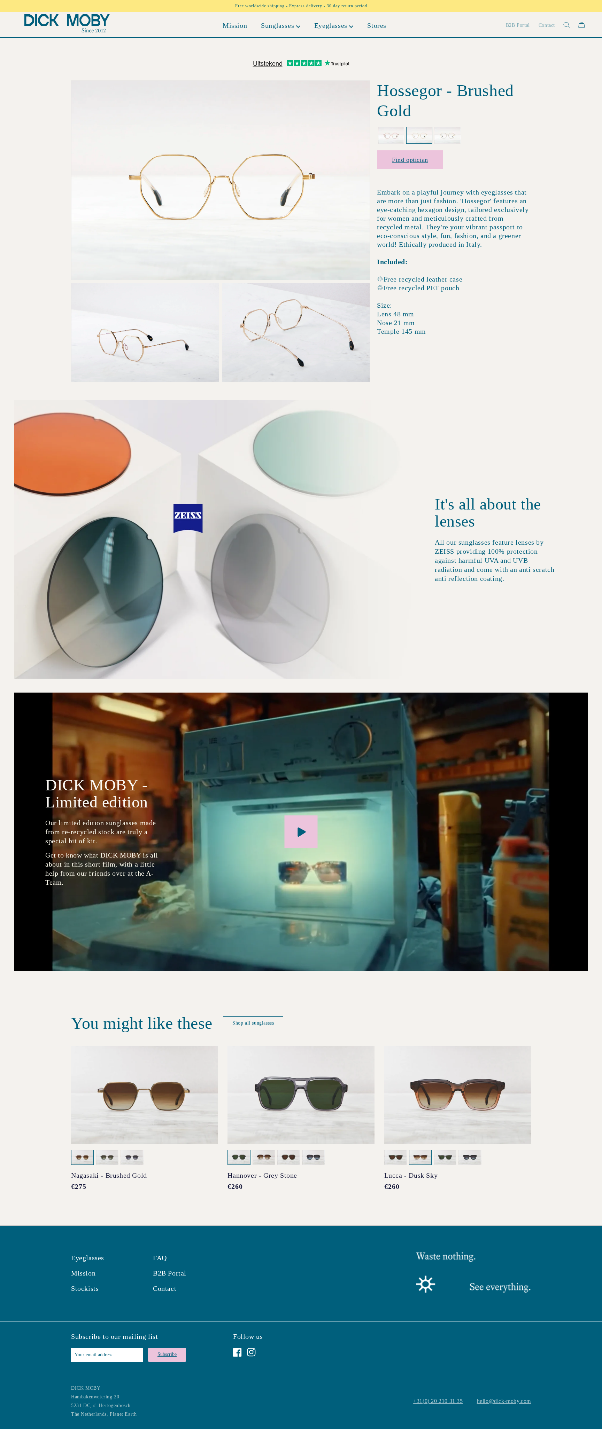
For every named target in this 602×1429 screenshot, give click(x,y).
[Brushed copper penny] (391, 135)
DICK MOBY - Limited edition (96, 793)
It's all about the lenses (488, 512)
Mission (83, 1273)
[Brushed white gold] (447, 135)
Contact (164, 1288)
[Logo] (67, 24)
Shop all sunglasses (253, 1023)
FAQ (160, 1258)
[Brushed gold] (419, 135)
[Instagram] (251, 1352)
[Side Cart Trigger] (581, 25)
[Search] (562, 25)
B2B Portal (169, 1273)
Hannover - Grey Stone (262, 1175)
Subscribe (167, 1354)
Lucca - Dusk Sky (411, 1175)
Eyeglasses (87, 1258)
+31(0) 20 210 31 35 (438, 1401)
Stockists (85, 1288)
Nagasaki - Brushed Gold (109, 1175)
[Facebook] (237, 1352)
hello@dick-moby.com (504, 1401)
